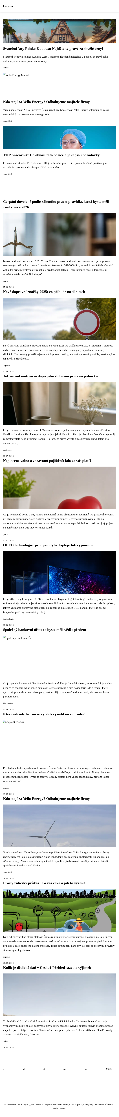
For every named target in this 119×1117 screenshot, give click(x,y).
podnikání (7, 121)
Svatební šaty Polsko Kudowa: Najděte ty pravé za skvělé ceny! (53, 49)
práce (5, 534)
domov (6, 788)
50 (85, 1068)
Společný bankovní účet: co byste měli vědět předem (44, 630)
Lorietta (8, 5)
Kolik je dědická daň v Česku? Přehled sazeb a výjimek (47, 968)
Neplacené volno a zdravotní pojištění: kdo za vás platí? (47, 461)
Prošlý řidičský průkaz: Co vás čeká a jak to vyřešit (44, 883)
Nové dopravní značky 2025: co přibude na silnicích (44, 292)
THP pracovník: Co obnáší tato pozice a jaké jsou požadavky (51, 155)
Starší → (111, 1068)
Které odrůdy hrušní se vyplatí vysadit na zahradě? (44, 714)
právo (5, 281)
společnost (7, 450)
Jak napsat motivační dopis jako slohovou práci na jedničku (50, 376)
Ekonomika (8, 703)
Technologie (8, 619)
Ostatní (6, 68)
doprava (6, 365)
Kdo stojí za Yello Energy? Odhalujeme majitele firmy (46, 102)
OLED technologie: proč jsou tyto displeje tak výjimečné (48, 545)
